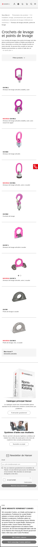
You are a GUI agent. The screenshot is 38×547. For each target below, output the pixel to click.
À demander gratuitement (19, 413)
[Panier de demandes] (22, 4)
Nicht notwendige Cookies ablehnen (19, 542)
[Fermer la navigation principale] (35, 4)
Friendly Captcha (28, 482)
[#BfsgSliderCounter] (18, 275)
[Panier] (26, 4)
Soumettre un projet (19, 444)
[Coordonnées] (35, 166)
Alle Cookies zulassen (19, 537)
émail (3, 460)
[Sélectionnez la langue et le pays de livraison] (18, 4)
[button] (14, 4)
